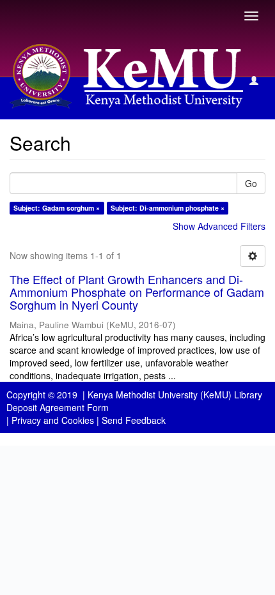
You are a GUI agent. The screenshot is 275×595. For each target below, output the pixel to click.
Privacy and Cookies (53, 420)
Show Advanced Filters (219, 226)
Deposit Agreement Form (57, 407)
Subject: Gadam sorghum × (56, 208)
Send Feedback (134, 420)
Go (251, 183)
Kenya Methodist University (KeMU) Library (175, 394)
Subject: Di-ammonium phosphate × (167, 208)
